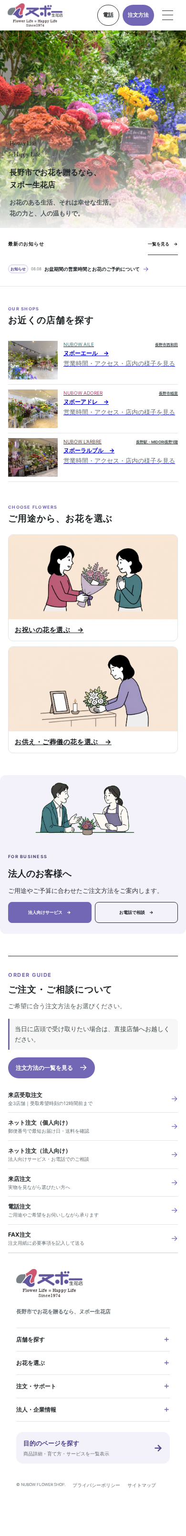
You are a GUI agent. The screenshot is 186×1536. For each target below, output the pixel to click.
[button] (167, 15)
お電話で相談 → (136, 912)
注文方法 (138, 14)
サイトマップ (141, 1485)
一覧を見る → (163, 243)
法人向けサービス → (49, 912)
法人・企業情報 (36, 1409)
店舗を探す (30, 1339)
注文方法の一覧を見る (51, 1067)
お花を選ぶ (30, 1362)
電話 (108, 14)
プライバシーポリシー (96, 1485)
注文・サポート (36, 1386)
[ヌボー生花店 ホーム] (35, 15)
